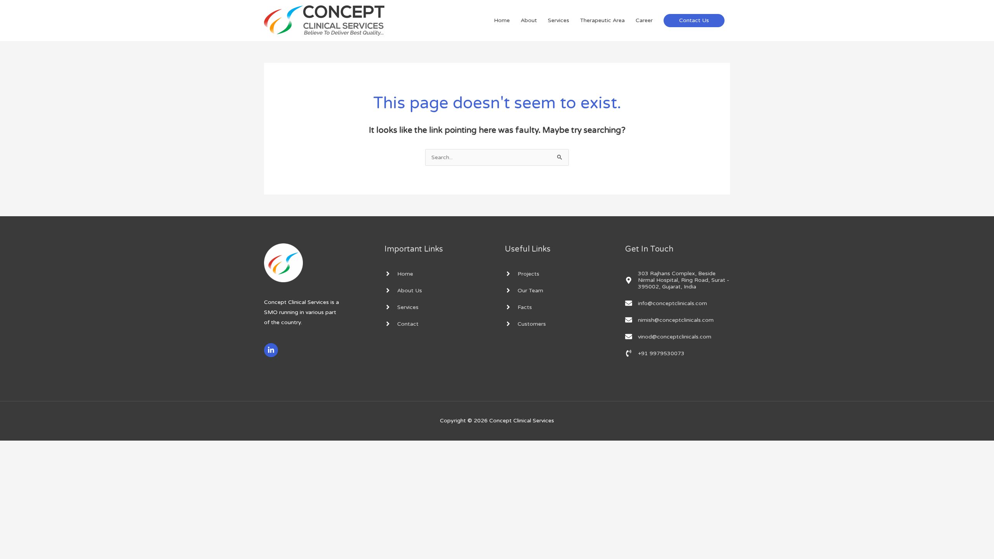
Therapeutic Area (602, 20)
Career (644, 20)
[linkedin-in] (272, 350)
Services (558, 20)
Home (502, 20)
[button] (694, 20)
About (529, 20)
